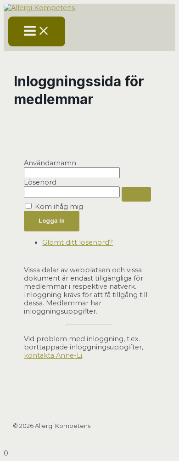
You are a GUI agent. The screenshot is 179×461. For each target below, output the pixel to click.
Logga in (52, 220)
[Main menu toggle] (36, 31)
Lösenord (40, 182)
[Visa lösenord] (136, 194)
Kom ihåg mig (59, 206)
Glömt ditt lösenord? (77, 242)
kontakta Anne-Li (53, 355)
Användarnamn (50, 163)
